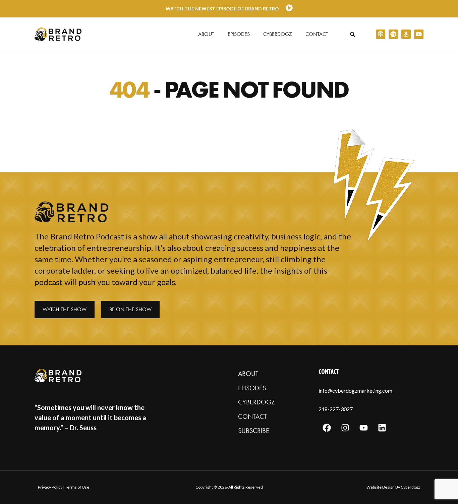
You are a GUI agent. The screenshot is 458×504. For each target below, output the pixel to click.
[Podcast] (380, 34)
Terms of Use (77, 487)
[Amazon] (406, 34)
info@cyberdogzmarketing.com (355, 390)
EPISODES (252, 388)
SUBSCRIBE (253, 431)
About (206, 34)
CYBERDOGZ (256, 402)
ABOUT (248, 374)
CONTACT (252, 416)
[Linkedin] (382, 427)
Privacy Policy (50, 487)
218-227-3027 (336, 409)
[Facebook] (327, 427)
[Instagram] (345, 427)
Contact (316, 34)
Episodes (239, 34)
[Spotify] (393, 34)
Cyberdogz (277, 34)
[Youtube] (418, 34)
